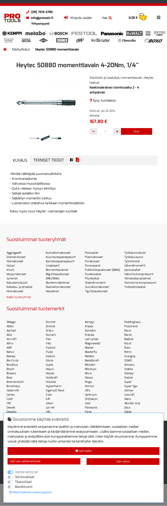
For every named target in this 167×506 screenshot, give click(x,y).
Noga (88, 382)
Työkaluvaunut (133, 257)
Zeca (127, 407)
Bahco (10, 352)
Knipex (89, 326)
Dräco (49, 331)
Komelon (90, 331)
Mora (88, 373)
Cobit (10, 399)
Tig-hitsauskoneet (96, 291)
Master (89, 348)
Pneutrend (130, 326)
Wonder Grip (132, 403)
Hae (104, 18)
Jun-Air (50, 407)
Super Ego (130, 386)
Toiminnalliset (24, 477)
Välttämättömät (26, 472)
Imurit (10, 270)
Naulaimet (52, 291)
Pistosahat (91, 253)
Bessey (11, 356)
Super (128, 382)
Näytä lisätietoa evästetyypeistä (32, 492)
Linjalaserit (53, 266)
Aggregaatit (14, 253)
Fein (48, 339)
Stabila (128, 369)
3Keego (11, 322)
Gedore (50, 356)
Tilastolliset (23, 482)
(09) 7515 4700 (42, 12)
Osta (136, 131)
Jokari (49, 403)
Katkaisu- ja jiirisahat (19, 287)
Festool (50, 348)
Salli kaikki (85, 451)
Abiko (10, 326)
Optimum (91, 395)
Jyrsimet (12, 278)
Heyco (50, 369)
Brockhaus (13, 386)
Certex (10, 395)
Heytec (50, 373)
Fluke (49, 352)
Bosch (10, 369)
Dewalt (11, 407)
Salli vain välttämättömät (25, 461)
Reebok (128, 339)
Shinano (129, 365)
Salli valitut (123, 461)
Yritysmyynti (40, 24)
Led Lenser (92, 339)
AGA (9, 335)
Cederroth (13, 390)
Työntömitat (132, 261)
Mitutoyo (90, 369)
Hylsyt (11, 266)
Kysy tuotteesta (104, 100)
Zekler (128, 412)
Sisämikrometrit (95, 283)
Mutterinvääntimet (57, 283)
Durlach (51, 335)
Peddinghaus (132, 322)
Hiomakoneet (15, 261)
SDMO (128, 360)
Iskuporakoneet (16, 274)
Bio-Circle (12, 360)
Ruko (127, 348)
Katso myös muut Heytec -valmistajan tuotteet (43, 211)
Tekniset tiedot (48, 160)
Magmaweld (92, 343)
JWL (48, 412)
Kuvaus (20, 160)
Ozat (87, 403)
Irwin (49, 395)
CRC (9, 403)
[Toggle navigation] (158, 17)
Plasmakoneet (94, 257)
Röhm (128, 352)
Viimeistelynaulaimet (137, 278)
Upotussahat (132, 270)
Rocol (127, 343)
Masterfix (91, 352)
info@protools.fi (42, 18)
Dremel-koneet (16, 257)
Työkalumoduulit (135, 253)
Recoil (128, 335)
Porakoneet (92, 261)
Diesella (11, 412)
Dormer (51, 322)
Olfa (87, 390)
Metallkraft (92, 360)
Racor (128, 331)
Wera (127, 399)
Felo (48, 343)
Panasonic (91, 407)
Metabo (89, 356)
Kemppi (89, 322)
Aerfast (11, 331)
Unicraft (129, 395)
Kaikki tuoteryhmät (19, 297)
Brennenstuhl (15, 382)
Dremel (50, 326)
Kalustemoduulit (17, 283)
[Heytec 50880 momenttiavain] (45, 102)
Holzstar (51, 382)
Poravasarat (92, 266)
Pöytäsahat (92, 278)
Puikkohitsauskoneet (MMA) (102, 270)
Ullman (128, 390)
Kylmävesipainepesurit (60, 261)
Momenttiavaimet (57, 270)
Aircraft (11, 339)
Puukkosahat (93, 274)
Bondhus (12, 365)
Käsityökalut (21, 49)
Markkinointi (23, 487)
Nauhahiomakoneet (58, 287)
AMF (9, 348)
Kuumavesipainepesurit (61, 257)
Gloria (49, 360)
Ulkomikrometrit (134, 266)
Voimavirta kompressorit (140, 283)
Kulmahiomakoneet (58, 253)
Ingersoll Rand (55, 390)
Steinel (128, 378)
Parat (88, 412)
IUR (48, 399)
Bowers (11, 373)
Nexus (89, 378)
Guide (49, 365)
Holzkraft (52, 378)
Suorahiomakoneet (97, 287)
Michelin (90, 365)
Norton (89, 386)
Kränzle (89, 335)
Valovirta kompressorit (139, 274)
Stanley (129, 373)
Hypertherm (54, 386)
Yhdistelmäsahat (135, 287)
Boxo (9, 378)
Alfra (10, 343)
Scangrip (129, 356)
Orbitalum (91, 399)
